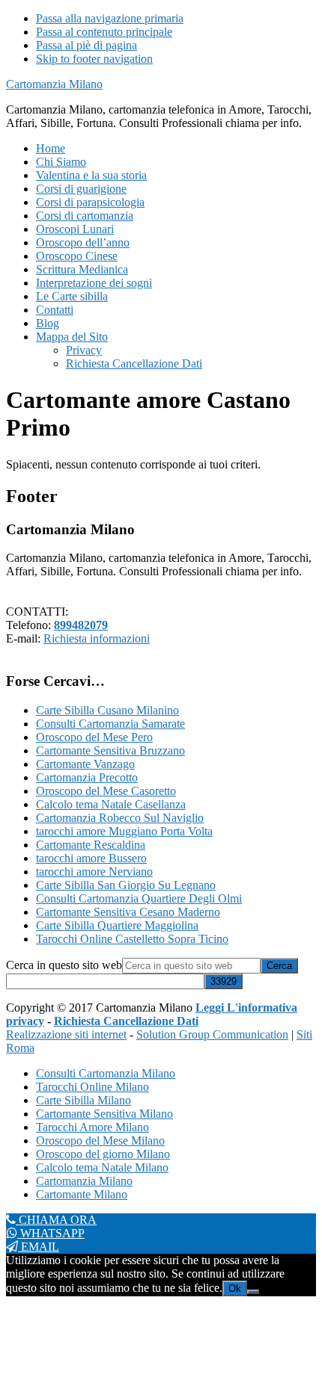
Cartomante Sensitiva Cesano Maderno (128, 912)
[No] (253, 1292)
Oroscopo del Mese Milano (100, 1140)
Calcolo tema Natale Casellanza (111, 804)
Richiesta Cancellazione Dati (126, 1021)
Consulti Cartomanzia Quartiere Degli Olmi (139, 898)
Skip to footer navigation (94, 58)
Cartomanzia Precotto (87, 777)
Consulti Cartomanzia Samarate (110, 723)
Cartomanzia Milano (54, 84)
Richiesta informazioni (96, 638)
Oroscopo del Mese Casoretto (106, 791)
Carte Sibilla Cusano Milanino (107, 710)
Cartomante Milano (81, 1194)
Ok (234, 1288)
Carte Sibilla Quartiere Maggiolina (117, 925)
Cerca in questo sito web (64, 965)
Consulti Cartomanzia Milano (105, 1073)
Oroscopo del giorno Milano (103, 1154)
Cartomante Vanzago (85, 764)
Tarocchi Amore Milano (92, 1127)
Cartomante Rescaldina (90, 844)
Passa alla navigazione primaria (109, 18)
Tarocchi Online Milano (92, 1086)
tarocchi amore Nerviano (94, 871)
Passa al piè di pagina (86, 45)
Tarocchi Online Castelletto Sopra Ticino (132, 938)
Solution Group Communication (212, 1034)
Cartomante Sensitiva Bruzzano (110, 750)
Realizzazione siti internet (66, 1034)
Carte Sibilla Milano (83, 1100)
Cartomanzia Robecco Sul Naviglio (120, 817)
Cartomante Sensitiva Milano (104, 1113)
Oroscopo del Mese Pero (94, 737)
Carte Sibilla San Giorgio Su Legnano (126, 885)
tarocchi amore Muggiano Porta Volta (124, 831)
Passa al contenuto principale (104, 31)
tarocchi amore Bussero (91, 858)
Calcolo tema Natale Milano (102, 1167)
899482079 (81, 625)
